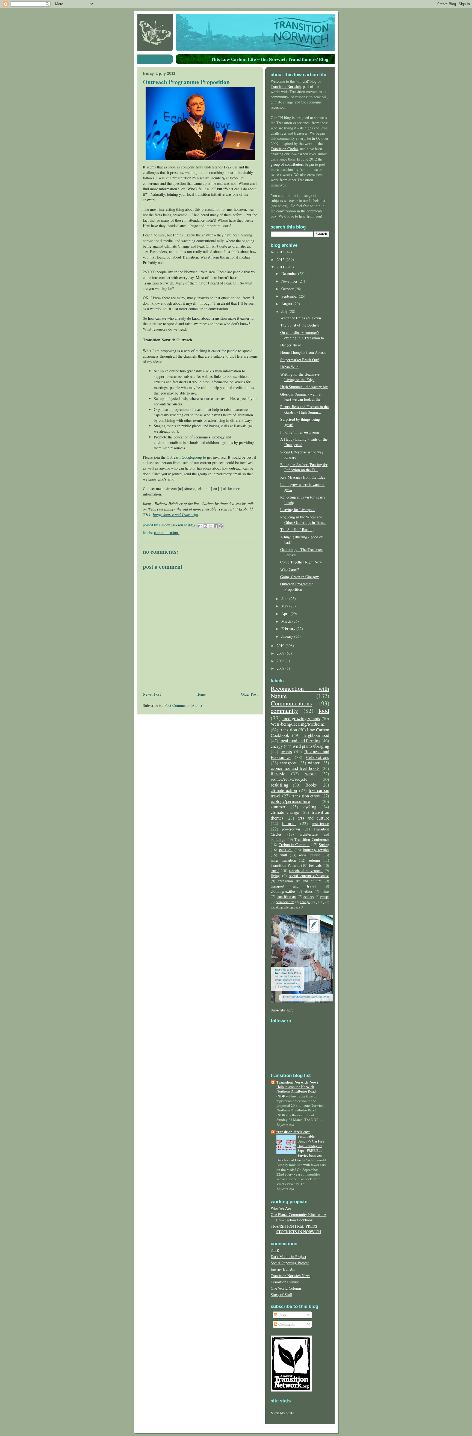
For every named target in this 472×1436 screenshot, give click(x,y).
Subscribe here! (283, 1010)
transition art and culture (300, 880)
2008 (281, 660)
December (289, 273)
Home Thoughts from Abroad (303, 352)
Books (311, 785)
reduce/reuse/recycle (289, 779)
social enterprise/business (309, 875)
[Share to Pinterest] (221, 526)
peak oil (285, 849)
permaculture (285, 902)
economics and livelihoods (295, 768)
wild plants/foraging (311, 746)
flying (275, 875)
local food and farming (299, 740)
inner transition (283, 860)
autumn (314, 860)
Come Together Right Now (301, 562)
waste (310, 773)
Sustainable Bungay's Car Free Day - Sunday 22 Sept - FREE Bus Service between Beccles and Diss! (300, 1148)
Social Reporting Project (290, 1262)
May (285, 606)
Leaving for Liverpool (297, 509)
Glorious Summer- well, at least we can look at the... (302, 396)
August (287, 303)
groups (324, 896)
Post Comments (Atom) (183, 705)
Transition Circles (284, 148)
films (325, 891)
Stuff (283, 855)
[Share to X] (210, 526)
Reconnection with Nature (300, 692)
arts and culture (313, 818)
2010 (281, 645)
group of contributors (287, 164)
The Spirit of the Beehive (300, 325)
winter (314, 762)
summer (278, 806)
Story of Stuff (281, 1294)
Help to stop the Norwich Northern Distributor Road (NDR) (296, 1091)
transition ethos (305, 796)
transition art (287, 896)
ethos (308, 891)
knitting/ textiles (316, 849)
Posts (281, 1315)
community (284, 710)
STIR (275, 1250)
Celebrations (317, 757)
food (323, 710)
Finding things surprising (299, 432)
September (290, 296)
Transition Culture (285, 1281)
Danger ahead (290, 345)
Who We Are (281, 1208)
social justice (309, 855)
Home (201, 694)
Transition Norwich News (297, 1082)
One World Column (286, 1288)
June (285, 598)
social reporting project (285, 907)
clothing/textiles (283, 891)
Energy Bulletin (283, 1269)
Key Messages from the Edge (302, 477)
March (286, 621)
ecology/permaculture (290, 801)
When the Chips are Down (300, 318)
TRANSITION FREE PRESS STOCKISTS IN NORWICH (296, 1229)
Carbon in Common (294, 844)
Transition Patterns (285, 865)
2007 (281, 668)
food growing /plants (301, 718)
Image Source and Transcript (175, 514)
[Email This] (200, 526)
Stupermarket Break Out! (299, 359)
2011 (281, 266)
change (305, 902)
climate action (284, 790)
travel (275, 870)
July (285, 311)
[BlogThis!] (205, 526)
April (286, 613)
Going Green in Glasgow (299, 576)
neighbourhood (315, 735)
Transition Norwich (286, 86)
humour (289, 823)
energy (277, 746)
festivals (315, 865)
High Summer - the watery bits (304, 386)
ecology (308, 896)
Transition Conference (311, 839)
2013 (281, 251)
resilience (320, 823)
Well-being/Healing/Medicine (298, 724)
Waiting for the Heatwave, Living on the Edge (300, 377)
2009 (281, 653)
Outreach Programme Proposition (296, 586)
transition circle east (293, 1132)
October (288, 288)
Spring (324, 844)
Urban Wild (289, 366)
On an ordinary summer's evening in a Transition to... (303, 335)
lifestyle (278, 773)
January (287, 636)
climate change (285, 812)
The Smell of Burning (297, 529)
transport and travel (293, 886)
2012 (281, 259)
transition (288, 729)
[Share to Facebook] (216, 526)
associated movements (306, 870)
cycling (309, 806)
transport (288, 762)
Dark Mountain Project (288, 1256)
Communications (166, 532)
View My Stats (282, 1413)
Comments (286, 1324)
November (290, 281)
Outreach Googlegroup (184, 457)
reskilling (279, 785)
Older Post (249, 694)
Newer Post (152, 694)
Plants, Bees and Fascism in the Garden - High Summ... (304, 409)
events (286, 751)
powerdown (291, 829)
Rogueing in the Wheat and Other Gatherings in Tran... (303, 519)
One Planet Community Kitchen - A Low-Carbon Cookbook (298, 1217)
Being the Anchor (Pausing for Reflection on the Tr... (304, 467)
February (288, 628)
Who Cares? (289, 569)
